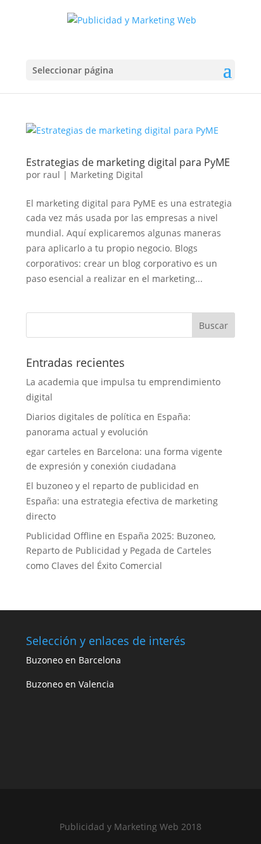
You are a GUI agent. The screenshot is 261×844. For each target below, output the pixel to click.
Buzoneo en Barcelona (73, 660)
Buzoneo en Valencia (70, 684)
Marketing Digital (106, 175)
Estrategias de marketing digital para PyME (128, 162)
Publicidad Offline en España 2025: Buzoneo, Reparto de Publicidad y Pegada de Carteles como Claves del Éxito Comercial (120, 551)
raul (51, 175)
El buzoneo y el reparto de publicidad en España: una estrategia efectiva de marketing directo (122, 501)
